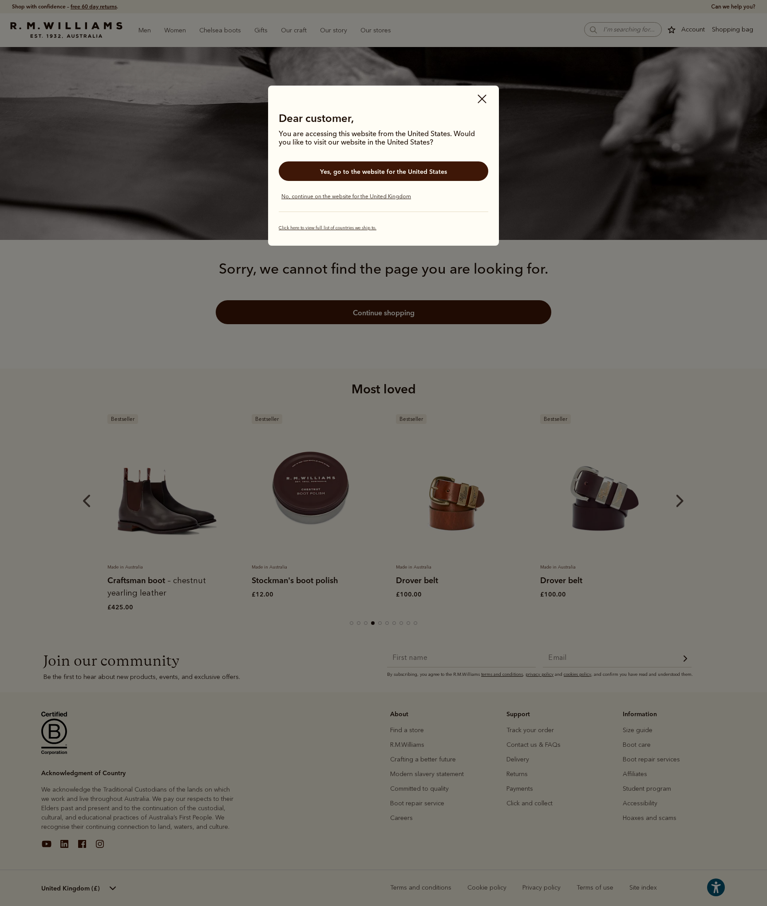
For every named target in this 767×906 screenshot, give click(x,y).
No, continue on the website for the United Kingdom (346, 196)
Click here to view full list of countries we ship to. (327, 228)
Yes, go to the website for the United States (383, 172)
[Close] (482, 100)
